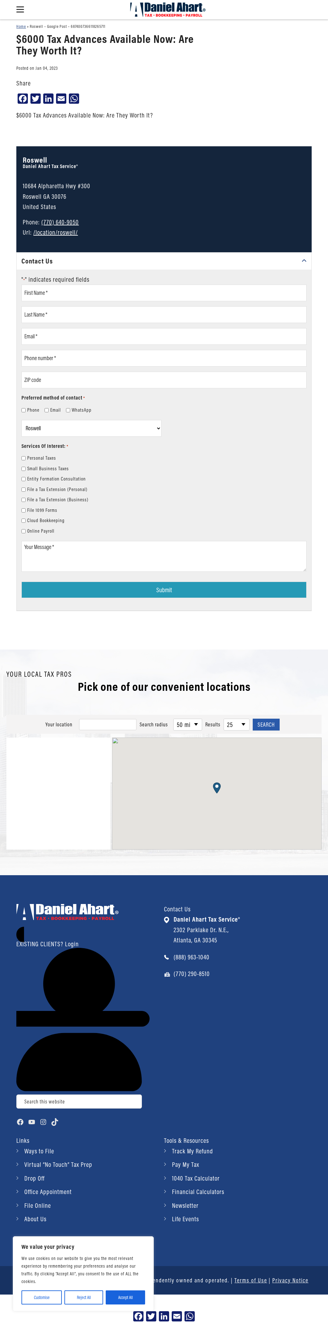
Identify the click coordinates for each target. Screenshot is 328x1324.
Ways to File (39, 1151)
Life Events (185, 1219)
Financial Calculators (198, 1192)
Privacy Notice (290, 1280)
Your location (58, 724)
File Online (37, 1205)
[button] (216, 788)
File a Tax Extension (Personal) (57, 489)
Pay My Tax (185, 1164)
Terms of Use (250, 1280)
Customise (42, 1297)
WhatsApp (82, 410)
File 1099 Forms (42, 510)
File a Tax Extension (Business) (57, 499)
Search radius (154, 724)
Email (55, 410)
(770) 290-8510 (192, 974)
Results (212, 724)
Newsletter (185, 1205)
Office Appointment (48, 1192)
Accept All (125, 1297)
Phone (33, 410)
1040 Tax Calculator (196, 1178)
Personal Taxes (41, 458)
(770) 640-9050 (60, 222)
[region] (83, 1273)
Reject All (84, 1297)
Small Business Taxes (48, 468)
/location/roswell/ (55, 232)
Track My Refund (192, 1151)
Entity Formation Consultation (56, 479)
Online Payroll (40, 531)
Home (21, 26)
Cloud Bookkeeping (46, 520)
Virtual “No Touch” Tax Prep (58, 1164)
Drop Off (34, 1178)
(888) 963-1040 (191, 957)
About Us (35, 1219)
